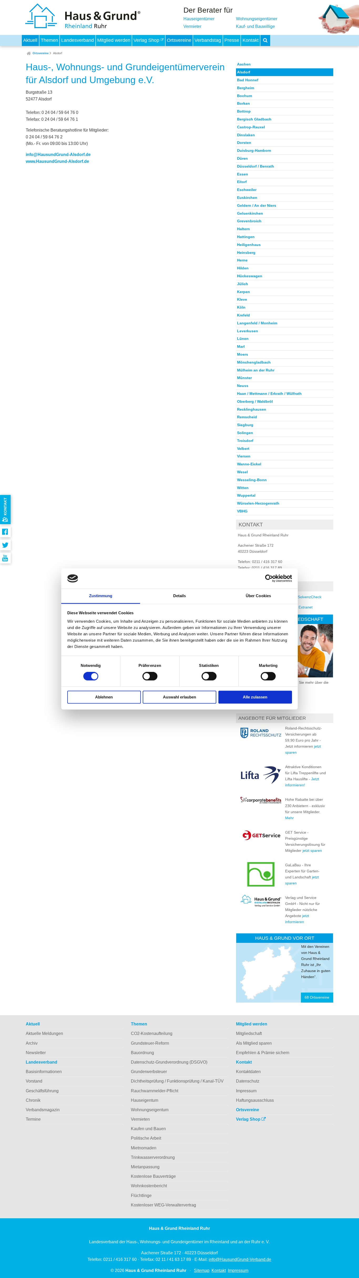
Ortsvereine (179, 40)
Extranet (305, 607)
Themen (49, 40)
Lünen (243, 338)
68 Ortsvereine (317, 997)
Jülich (242, 284)
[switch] (149, 676)
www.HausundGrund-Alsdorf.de (57, 161)
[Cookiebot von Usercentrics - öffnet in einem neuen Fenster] (269, 578)
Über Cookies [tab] (258, 595)
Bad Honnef (247, 80)
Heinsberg (246, 252)
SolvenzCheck (309, 597)
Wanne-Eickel (249, 464)
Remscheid (247, 417)
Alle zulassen (255, 697)
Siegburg (245, 425)
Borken (243, 103)
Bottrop (244, 111)
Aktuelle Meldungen (44, 1033)
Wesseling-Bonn (252, 480)
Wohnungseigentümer (256, 19)
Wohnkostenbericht (149, 1186)
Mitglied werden (113, 40)
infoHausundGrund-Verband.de (240, 1259)
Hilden (243, 268)
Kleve (242, 299)
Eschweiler (247, 190)
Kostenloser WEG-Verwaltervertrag (163, 1205)
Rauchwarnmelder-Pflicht (154, 1091)
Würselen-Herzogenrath (258, 503)
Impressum (246, 1091)
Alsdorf (57, 53)
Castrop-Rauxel (251, 127)
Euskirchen (247, 197)
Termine (33, 1119)
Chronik (33, 1100)
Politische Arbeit (146, 1138)
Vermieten (140, 1119)
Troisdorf (245, 441)
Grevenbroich (249, 221)
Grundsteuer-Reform (150, 1043)
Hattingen (246, 237)
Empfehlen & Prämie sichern (262, 1052)
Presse (231, 40)
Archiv (32, 1043)
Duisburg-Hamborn (254, 150)
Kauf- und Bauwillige (255, 26)
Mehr (289, 818)
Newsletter (36, 1052)
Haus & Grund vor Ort (284, 938)
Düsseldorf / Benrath (255, 166)
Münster (244, 378)
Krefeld (243, 315)
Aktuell (30, 40)
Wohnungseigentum (149, 1110)
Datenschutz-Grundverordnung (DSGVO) (169, 1062)
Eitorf (242, 182)
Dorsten (244, 142)
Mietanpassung (145, 1167)
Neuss (242, 386)
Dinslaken (246, 135)
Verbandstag (207, 40)
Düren (242, 158)
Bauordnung (142, 1052)
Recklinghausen (251, 409)
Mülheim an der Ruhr (255, 370)
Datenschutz (247, 1081)
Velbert (243, 448)
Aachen (244, 64)
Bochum (244, 96)
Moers (242, 354)
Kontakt (251, 40)
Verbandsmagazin (43, 1110)
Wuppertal (246, 495)
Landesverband (77, 40)
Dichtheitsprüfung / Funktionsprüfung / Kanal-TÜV (177, 1081)
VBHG (242, 511)
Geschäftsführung (42, 1091)
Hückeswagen (249, 276)
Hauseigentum (144, 1100)
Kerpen (243, 292)
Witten (243, 488)
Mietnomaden (143, 1148)
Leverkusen (247, 331)
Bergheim (245, 88)
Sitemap (201, 1270)
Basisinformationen (44, 1071)
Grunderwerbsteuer (149, 1071)
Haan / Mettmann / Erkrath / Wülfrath (269, 393)
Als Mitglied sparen (254, 1043)
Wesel (242, 472)
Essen (242, 174)
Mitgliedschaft (249, 1033)
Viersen (243, 456)
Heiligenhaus (249, 245)
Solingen (245, 433)
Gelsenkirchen (250, 213)
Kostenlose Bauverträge (153, 1176)
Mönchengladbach (254, 362)
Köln (241, 307)
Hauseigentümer (198, 19)
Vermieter (192, 26)
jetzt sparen (312, 850)
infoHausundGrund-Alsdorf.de (58, 154)
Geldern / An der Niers (256, 205)
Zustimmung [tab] (100, 595)
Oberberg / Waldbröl (255, 401)
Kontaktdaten (248, 1071)
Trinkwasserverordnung (153, 1157)
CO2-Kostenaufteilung (151, 1033)
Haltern (243, 229)
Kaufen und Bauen (148, 1128)
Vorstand (34, 1081)
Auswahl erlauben (179, 697)
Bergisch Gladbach (254, 119)
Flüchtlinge (141, 1195)
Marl (241, 346)
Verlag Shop (147, 40)
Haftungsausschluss (255, 1100)
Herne (242, 260)
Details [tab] (179, 595)
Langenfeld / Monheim (257, 323)
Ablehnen (104, 697)
